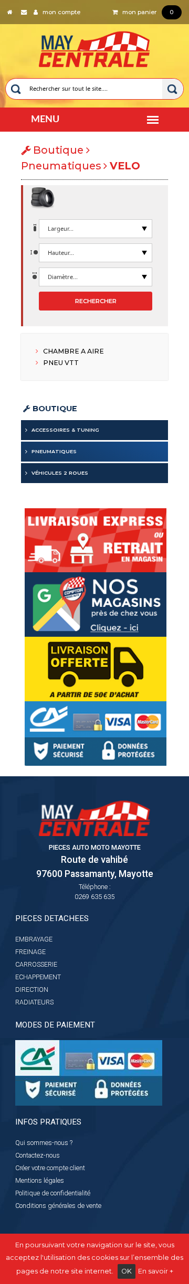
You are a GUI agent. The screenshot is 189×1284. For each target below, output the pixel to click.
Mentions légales (39, 1180)
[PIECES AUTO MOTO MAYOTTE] (95, 46)
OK (126, 1271)
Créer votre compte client (50, 1168)
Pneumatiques (54, 451)
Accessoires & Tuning (65, 430)
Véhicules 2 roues (60, 473)
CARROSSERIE (36, 964)
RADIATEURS (34, 1002)
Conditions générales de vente (58, 1206)
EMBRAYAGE (33, 939)
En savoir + (155, 1271)
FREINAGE (30, 952)
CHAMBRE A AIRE (72, 351)
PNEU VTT (60, 363)
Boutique (53, 408)
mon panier (145, 12)
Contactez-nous (37, 1155)
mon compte (59, 12)
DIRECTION (31, 989)
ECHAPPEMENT (38, 977)
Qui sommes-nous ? (43, 1143)
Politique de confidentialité (52, 1193)
